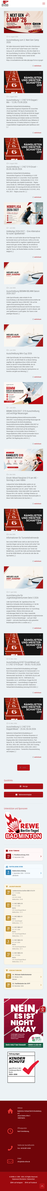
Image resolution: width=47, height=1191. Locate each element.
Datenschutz (31, 1179)
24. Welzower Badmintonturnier (22, 974)
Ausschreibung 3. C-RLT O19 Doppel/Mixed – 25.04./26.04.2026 (21, 727)
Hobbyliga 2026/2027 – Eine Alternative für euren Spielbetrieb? (23, 232)
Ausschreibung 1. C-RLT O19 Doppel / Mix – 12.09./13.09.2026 (22, 101)
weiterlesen (37, 66)
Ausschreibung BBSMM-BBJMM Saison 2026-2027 (23, 292)
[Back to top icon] (42, 1186)
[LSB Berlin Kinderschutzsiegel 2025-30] (23, 1090)
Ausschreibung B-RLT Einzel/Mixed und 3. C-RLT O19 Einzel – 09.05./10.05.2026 (23, 663)
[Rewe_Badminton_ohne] (23, 840)
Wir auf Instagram (17, 1182)
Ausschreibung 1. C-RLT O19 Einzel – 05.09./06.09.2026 (22, 167)
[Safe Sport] (23, 1047)
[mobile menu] (44, 4)
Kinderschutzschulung (19, 871)
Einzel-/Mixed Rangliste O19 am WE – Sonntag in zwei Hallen (22, 479)
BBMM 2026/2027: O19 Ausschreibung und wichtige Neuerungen (22, 412)
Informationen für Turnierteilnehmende (22, 537)
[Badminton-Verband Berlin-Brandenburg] (5, 4)
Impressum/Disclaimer (19, 1179)
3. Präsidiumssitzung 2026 (20, 855)
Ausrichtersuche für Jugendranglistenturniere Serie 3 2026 (22, 596)
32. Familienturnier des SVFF (21, 983)
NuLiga (25, 786)
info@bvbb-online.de (23, 1162)
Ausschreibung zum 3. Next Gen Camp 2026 (22, 41)
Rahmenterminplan (25, 795)
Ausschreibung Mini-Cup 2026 (19, 353)
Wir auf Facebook (31, 1182)
